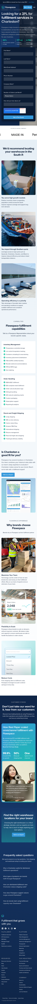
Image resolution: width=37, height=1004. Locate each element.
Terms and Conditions (13, 998)
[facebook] (6, 928)
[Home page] (9, 7)
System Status (21, 998)
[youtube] (15, 928)
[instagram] (12, 928)
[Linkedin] (2, 928)
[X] (9, 928)
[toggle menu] (34, 7)
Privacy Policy (5, 998)
